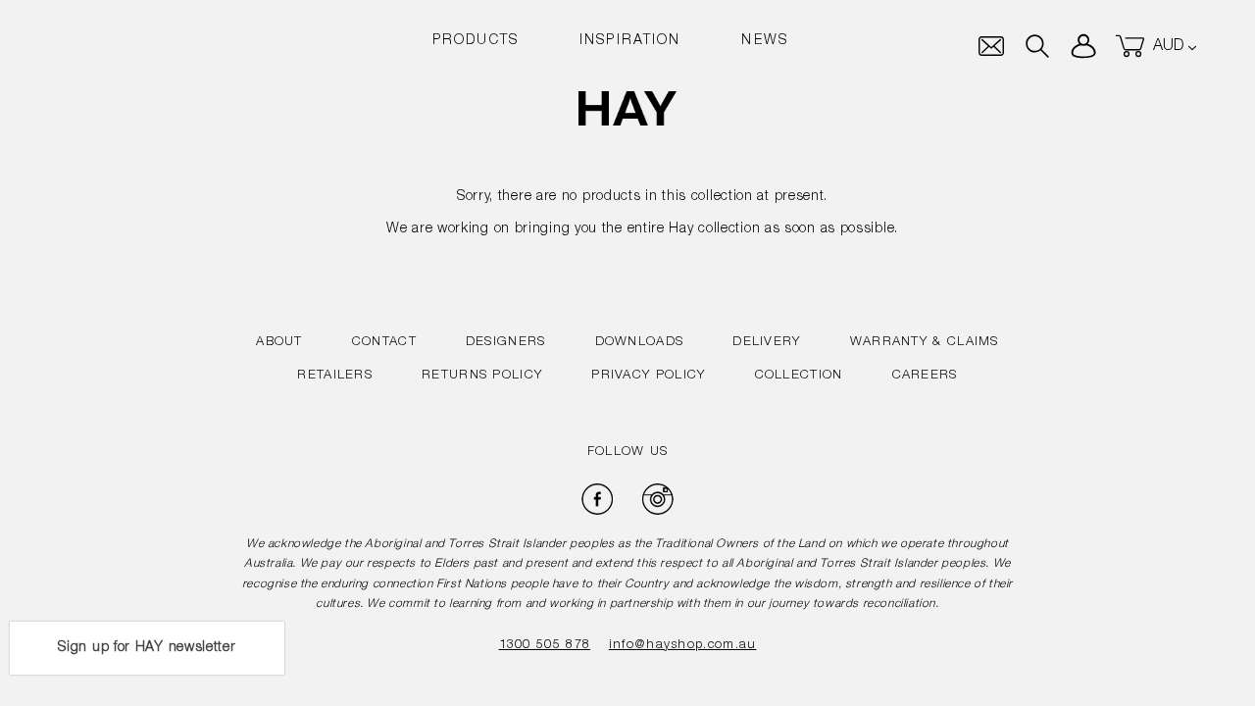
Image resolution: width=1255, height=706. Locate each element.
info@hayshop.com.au (683, 645)
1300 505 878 (545, 645)
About (279, 342)
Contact (384, 342)
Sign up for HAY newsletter (146, 648)
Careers (925, 376)
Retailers (335, 376)
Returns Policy (482, 376)
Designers (506, 342)
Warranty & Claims (924, 342)
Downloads (639, 342)
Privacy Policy (648, 376)
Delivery (766, 342)
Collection (799, 376)
